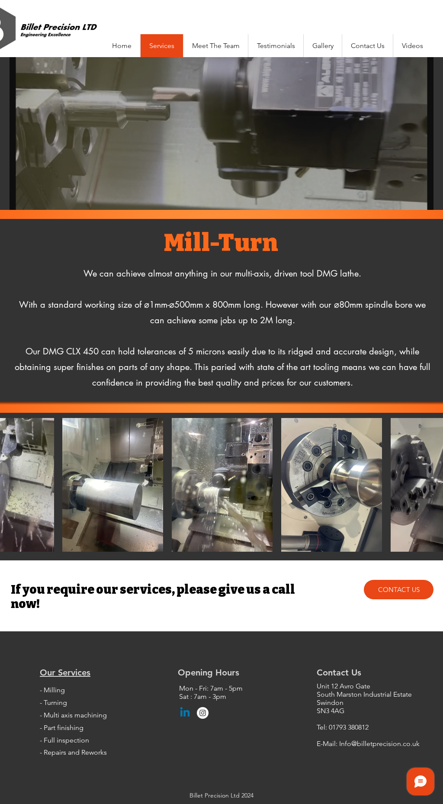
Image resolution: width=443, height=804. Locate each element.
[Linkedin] (185, 713)
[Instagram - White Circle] (203, 713)
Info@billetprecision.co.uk (379, 744)
